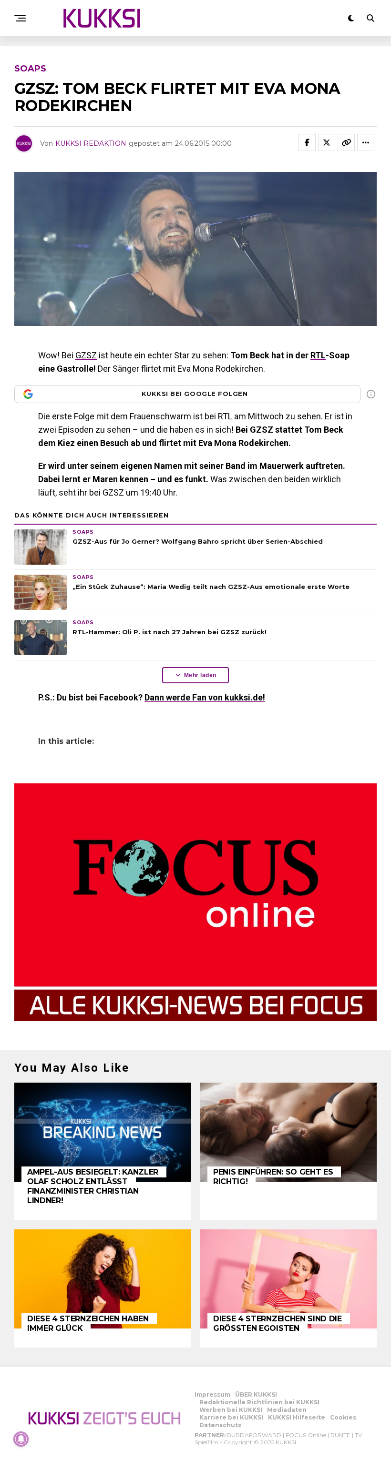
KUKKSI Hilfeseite (296, 1417)
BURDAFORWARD (254, 1435)
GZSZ (86, 355)
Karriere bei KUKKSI (231, 1417)
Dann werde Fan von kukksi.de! (204, 697)
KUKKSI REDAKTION (90, 143)
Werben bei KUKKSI (230, 1409)
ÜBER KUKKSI (256, 1394)
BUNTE (340, 1435)
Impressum (212, 1394)
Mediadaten (287, 1409)
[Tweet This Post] (326, 142)
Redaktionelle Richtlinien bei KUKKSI (259, 1402)
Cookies (343, 1417)
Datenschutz (220, 1425)
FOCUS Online (306, 1435)
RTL (318, 355)
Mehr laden (200, 675)
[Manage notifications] (21, 1439)
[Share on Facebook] (307, 142)
